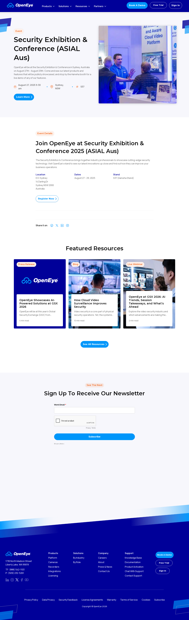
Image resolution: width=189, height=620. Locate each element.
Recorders (53, 566)
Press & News (105, 566)
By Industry (78, 557)
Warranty (111, 599)
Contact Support (133, 575)
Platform (52, 557)
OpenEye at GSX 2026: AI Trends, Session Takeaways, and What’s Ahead (147, 301)
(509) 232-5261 (16, 573)
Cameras (53, 562)
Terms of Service (129, 599)
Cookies (146, 599)
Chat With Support (134, 571)
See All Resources (93, 344)
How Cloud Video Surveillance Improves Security (90, 303)
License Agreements (92, 599)
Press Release (26, 264)
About (101, 562)
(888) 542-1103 (16, 569)
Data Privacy (48, 599)
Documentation (133, 562)
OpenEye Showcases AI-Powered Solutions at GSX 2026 (38, 303)
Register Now (46, 198)
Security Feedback (68, 599)
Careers (102, 557)
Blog (75, 264)
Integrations (54, 571)
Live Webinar (135, 264)
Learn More (23, 97)
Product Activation (134, 566)
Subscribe (159, 599)
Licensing (53, 575)
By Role (77, 562)
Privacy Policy (31, 599)
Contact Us (104, 571)
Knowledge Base (133, 557)
